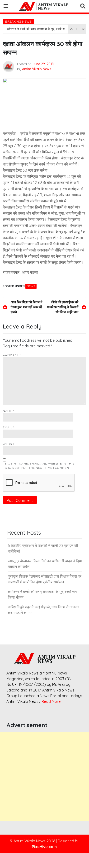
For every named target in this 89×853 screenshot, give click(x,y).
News (31, 286)
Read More (51, 701)
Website (10, 444)
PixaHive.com (44, 846)
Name (8, 411)
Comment (12, 354)
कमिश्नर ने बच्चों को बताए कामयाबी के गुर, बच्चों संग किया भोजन (37, 29)
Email (8, 427)
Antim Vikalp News (36, 69)
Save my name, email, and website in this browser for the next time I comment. (39, 465)
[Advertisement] (44, 776)
